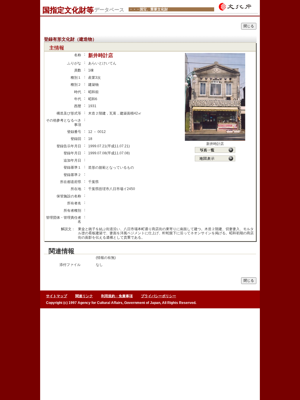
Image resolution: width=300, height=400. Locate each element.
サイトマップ (56, 296)
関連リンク (84, 296)
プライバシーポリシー (158, 296)
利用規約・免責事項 (117, 296)
